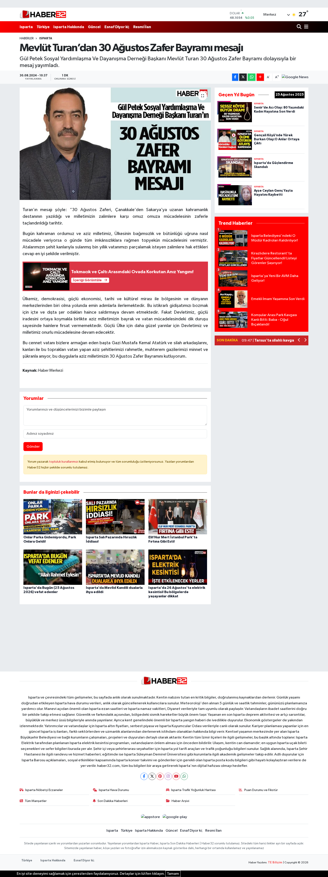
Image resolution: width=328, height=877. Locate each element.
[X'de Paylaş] (243, 77)
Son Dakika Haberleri (113, 801)
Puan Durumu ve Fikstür (261, 790)
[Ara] (299, 27)
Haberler (27, 38)
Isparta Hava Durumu (114, 790)
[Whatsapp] (184, 776)
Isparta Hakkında (68, 27)
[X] (152, 776)
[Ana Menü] (305, 27)
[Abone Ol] (295, 77)
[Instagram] (168, 776)
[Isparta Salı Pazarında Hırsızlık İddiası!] (115, 516)
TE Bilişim (275, 862)
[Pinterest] (160, 776)
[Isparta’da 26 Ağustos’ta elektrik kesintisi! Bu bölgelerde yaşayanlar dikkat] (177, 567)
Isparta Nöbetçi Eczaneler (44, 790)
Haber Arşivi (180, 801)
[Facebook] (144, 776)
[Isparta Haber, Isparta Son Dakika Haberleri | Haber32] (43, 14)
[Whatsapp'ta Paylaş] (251, 77)
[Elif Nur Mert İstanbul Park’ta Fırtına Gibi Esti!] (177, 516)
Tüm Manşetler (36, 801)
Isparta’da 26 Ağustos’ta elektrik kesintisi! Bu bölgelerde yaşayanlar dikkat (176, 592)
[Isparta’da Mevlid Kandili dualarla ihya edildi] (115, 567)
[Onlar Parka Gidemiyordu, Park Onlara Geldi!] (52, 516)
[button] (299, 341)
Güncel (94, 27)
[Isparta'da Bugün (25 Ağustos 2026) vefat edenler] (52, 567)
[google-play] (175, 817)
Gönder (33, 447)
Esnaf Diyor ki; (116, 27)
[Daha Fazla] (260, 77)
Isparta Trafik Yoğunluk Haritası (193, 790)
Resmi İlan (142, 27)
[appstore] (150, 817)
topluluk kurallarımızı (64, 461)
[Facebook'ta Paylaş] (235, 77)
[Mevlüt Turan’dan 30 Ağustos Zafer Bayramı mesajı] (115, 144)
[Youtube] (176, 776)
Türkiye (43, 27)
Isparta (26, 27)
